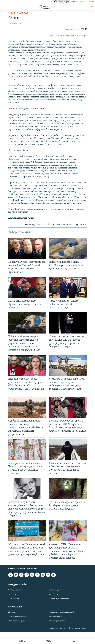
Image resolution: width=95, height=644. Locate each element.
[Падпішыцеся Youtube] (26, 575)
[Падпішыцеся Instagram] (43, 575)
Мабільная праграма (16, 621)
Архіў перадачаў (55, 590)
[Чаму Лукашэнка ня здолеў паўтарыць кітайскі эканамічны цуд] (68, 287)
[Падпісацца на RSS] (53, 575)
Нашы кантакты (55, 617)
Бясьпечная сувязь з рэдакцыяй (61, 612)
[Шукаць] (73, 641)
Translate (90, 2)
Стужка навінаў (15, 590)
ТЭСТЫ (48, 641)
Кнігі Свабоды (14, 599)
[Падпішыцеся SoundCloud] (37, 575)
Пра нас (11, 612)
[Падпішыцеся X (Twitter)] (21, 575)
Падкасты (12, 594)
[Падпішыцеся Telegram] (48, 575)
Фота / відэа (53, 594)
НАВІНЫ (22, 641)
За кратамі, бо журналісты (59, 599)
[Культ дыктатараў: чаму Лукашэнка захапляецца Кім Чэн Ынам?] (27, 287)
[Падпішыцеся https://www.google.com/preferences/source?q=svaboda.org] (10, 575)
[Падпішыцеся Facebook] (16, 575)
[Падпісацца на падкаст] (32, 575)
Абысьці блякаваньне (17, 617)
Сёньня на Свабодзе (18, 13)
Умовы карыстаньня (57, 621)
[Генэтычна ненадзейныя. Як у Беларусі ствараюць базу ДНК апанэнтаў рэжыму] (68, 248)
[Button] (67, 29)
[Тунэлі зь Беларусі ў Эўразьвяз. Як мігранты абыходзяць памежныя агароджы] (68, 488)
